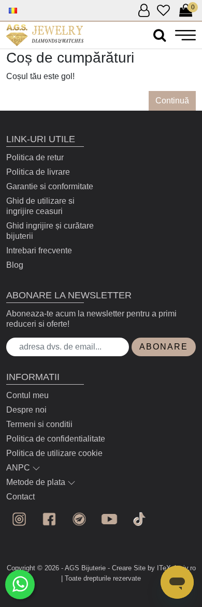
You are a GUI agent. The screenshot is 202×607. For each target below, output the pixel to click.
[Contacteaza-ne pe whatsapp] (20, 584)
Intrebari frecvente (39, 250)
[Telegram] (79, 519)
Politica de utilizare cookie (54, 453)
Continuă (172, 100)
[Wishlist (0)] (163, 11)
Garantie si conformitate (49, 186)
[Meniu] (185, 34)
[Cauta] (159, 35)
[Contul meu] (143, 11)
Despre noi (26, 409)
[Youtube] (109, 519)
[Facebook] (49, 519)
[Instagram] (19, 519)
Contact (20, 496)
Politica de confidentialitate (55, 438)
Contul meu (27, 395)
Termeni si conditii (39, 424)
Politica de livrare (38, 172)
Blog (14, 265)
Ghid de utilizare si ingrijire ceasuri (40, 206)
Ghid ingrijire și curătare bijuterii (50, 230)
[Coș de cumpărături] (44, 35)
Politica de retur (35, 157)
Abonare (163, 346)
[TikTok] (139, 519)
